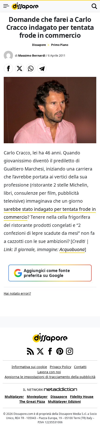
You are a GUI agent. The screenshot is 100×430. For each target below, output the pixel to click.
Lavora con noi (49, 372)
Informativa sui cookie (29, 367)
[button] (8, 68)
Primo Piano (59, 45)
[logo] (25, 6)
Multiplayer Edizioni (64, 401)
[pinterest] (59, 350)
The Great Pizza (32, 401)
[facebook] (50, 350)
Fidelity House (81, 396)
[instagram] (69, 350)
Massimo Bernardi (31, 55)
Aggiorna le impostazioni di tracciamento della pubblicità (50, 377)
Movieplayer (37, 396)
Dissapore (39, 45)
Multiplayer (14, 396)
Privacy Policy (60, 367)
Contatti (80, 367)
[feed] (30, 350)
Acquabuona (72, 249)
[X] (40, 350)
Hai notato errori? (17, 293)
